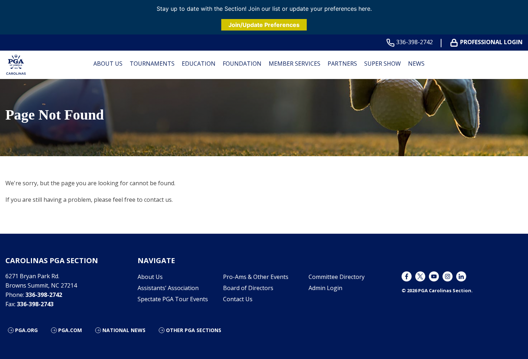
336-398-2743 (35, 304)
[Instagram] (448, 276)
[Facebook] (407, 276)
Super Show (382, 63)
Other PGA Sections (193, 330)
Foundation (242, 63)
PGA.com (70, 330)
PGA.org (26, 330)
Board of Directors (248, 288)
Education (199, 63)
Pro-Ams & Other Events (255, 277)
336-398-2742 (414, 42)
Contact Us (238, 299)
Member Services (294, 63)
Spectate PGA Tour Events (173, 299)
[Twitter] (420, 276)
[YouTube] (434, 276)
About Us (107, 63)
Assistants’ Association (168, 288)
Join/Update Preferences (264, 24)
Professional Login (491, 42)
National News (123, 330)
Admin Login (325, 288)
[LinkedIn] (461, 276)
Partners (342, 63)
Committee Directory (337, 277)
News (416, 63)
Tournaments (152, 63)
